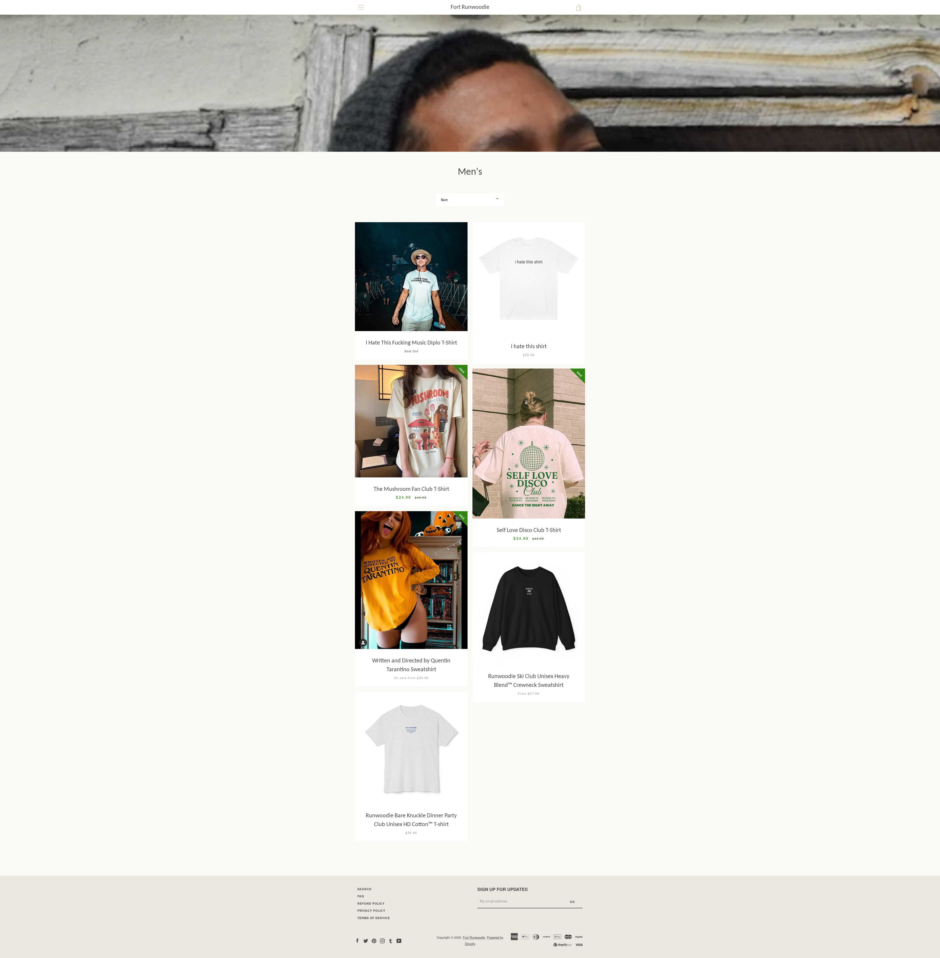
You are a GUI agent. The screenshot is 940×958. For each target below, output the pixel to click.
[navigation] (361, 7)
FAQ (360, 896)
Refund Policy (371, 903)
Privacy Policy (371, 910)
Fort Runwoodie (470, 7)
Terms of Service (373, 918)
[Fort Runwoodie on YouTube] (399, 940)
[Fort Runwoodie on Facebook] (357, 940)
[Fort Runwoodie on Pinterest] (374, 940)
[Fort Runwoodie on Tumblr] (390, 940)
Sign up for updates (502, 889)
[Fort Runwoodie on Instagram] (382, 940)
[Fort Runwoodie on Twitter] (365, 940)
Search (364, 889)
